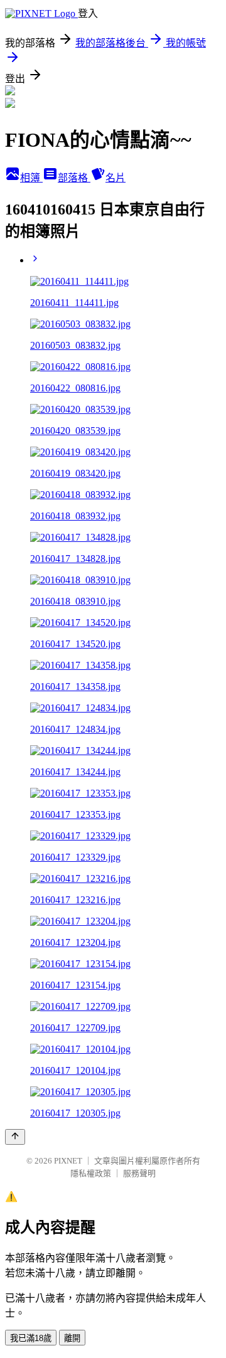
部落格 (74, 177)
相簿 (31, 177)
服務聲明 (139, 1173)
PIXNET (68, 1160)
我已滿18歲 (30, 1338)
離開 (72, 1338)
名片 (115, 177)
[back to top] (15, 1137)
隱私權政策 (90, 1173)
